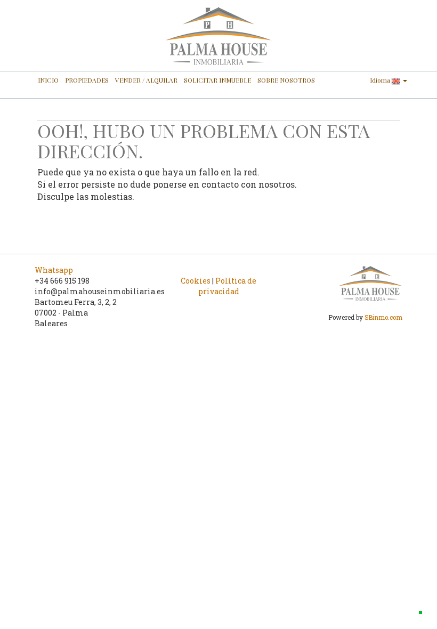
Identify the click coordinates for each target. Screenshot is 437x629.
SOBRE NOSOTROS (286, 80)
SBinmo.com (383, 317)
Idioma (381, 80)
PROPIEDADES (87, 80)
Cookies (196, 281)
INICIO (48, 80)
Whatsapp (54, 270)
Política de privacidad (227, 286)
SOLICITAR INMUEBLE (217, 80)
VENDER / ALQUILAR (146, 80)
